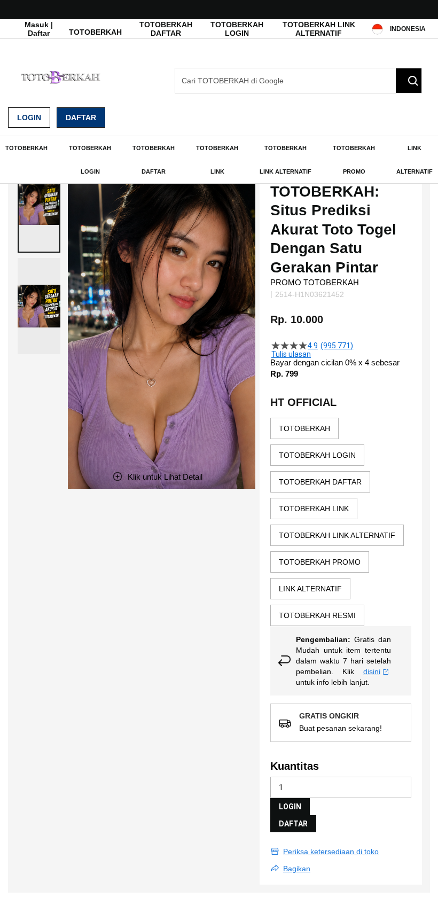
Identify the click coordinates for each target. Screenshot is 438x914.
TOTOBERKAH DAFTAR (165, 28)
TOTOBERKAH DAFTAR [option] (320, 482)
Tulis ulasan (291, 354)
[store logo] (61, 77)
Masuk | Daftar (39, 28)
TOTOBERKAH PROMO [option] (320, 562)
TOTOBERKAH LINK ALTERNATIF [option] (337, 535)
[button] (39, 205)
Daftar (81, 117)
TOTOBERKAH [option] (304, 428)
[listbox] (340, 522)
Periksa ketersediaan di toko (331, 851)
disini (371, 671)
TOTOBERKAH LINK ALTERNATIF (319, 28)
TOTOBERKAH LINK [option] (314, 508)
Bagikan (296, 868)
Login (29, 117)
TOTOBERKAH (95, 32)
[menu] (219, 159)
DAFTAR (293, 823)
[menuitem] (26, 148)
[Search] (408, 80)
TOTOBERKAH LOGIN (236, 28)
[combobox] (298, 80)
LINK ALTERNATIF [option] (310, 588)
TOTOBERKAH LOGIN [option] (317, 455)
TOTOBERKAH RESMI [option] (317, 615)
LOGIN (290, 806)
